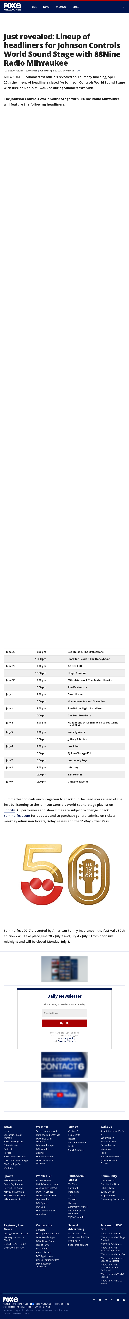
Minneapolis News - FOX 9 (14, 1239)
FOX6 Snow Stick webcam (44, 1162)
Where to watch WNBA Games (112, 1275)
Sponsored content (78, 1244)
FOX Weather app (45, 1145)
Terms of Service (66, 1041)
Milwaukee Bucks (12, 1199)
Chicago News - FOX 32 (16, 1233)
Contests (40, 1229)
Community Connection (113, 1199)
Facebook (73, 1187)
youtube (118, 1299)
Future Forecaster (45, 1156)
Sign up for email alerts (47, 1233)
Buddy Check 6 (108, 1191)
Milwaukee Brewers (14, 1180)
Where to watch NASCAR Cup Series (111, 1249)
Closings (40, 1152)
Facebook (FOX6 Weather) (76, 1212)
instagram (106, 1299)
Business (72, 1146)
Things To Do (108, 1180)
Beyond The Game (13, 1187)
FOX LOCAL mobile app (16, 1160)
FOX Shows (42, 1214)
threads (112, 1299)
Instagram (73, 1191)
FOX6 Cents (74, 1134)
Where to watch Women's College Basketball (109, 1267)
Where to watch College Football (113, 1239)
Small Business (76, 1149)
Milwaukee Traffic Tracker (110, 1162)
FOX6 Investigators (13, 1141)
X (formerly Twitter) (78, 1206)
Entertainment (11, 1145)
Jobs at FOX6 (42, 1244)
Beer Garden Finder (110, 1184)
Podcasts (8, 1149)
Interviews (106, 1149)
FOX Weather (43, 1149)
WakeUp (106, 1127)
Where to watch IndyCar (113, 1254)
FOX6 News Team (45, 1241)
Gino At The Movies (111, 1156)
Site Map (8, 1167)
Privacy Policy (68, 1038)
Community (109, 1176)
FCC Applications (44, 1256)
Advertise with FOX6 (78, 1237)
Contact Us (44, 1225)
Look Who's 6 (108, 1137)
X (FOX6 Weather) (77, 1217)
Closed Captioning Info (47, 1259)
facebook (94, 1299)
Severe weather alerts (47, 1131)
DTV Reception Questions (43, 1265)
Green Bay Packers (13, 1184)
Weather (42, 1127)
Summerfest (31, 70)
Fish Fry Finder (108, 1187)
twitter (100, 1299)
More (76, 6)
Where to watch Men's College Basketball (112, 1259)
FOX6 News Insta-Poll (15, 1156)
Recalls (71, 1138)
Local (6, 1131)
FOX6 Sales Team (77, 1233)
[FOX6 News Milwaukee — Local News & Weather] (14, 7)
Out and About (108, 1145)
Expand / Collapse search (123, 6)
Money (73, 1127)
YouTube (72, 1184)
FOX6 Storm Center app (48, 1134)
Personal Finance (77, 1142)
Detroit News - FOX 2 (15, 1243)
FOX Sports (42, 1203)
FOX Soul (40, 1206)
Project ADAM (108, 1195)
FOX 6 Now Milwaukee (13, 70)
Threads (72, 1199)
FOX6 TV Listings (44, 1191)
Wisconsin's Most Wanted (13, 1136)
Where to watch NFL (111, 1233)
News (8, 1127)
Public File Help (43, 1252)
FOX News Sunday (45, 1210)
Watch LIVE (44, 1176)
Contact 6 (73, 1131)
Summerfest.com (17, 815)
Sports (8, 1176)
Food (103, 1152)
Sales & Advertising (76, 1227)
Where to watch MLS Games (111, 1282)
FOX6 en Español (12, 1164)
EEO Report (42, 1248)
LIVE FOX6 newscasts (47, 1184)
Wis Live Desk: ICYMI (46, 1187)
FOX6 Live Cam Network (44, 1140)
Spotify (9, 810)
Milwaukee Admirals (14, 1191)
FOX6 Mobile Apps (45, 1237)
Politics (7, 1152)
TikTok (71, 1195)
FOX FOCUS (74, 1241)
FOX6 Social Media (76, 1178)
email (123, 1299)
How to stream (43, 1180)
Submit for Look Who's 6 (112, 1132)
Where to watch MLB (111, 1243)
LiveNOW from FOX (46, 1195)
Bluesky (72, 1203)
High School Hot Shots (15, 1195)
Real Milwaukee (108, 1141)
